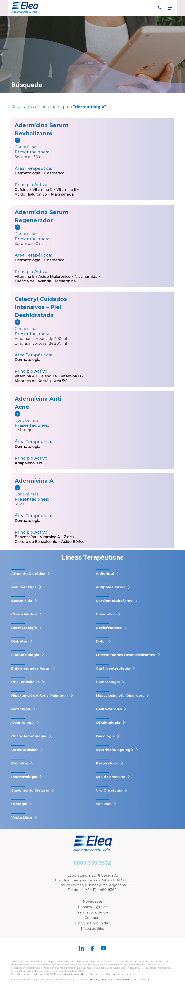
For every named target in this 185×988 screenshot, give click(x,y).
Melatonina (65, 281)
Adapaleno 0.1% (29, 463)
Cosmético (54, 173)
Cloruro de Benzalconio (36, 542)
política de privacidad (74, 974)
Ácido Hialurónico (31, 194)
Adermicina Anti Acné (38, 402)
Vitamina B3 (72, 376)
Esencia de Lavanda (33, 281)
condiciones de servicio (124, 974)
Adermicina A (34, 480)
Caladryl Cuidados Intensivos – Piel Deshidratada (41, 307)
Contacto (93, 918)
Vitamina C (42, 189)
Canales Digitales (92, 907)
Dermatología (27, 173)
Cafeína (22, 189)
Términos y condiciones (100, 979)
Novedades (92, 901)
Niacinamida (62, 194)
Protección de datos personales (132, 979)
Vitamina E (66, 189)
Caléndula (48, 376)
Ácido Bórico (73, 542)
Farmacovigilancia (92, 912)
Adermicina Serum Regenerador (41, 216)
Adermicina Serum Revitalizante (41, 129)
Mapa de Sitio (92, 928)
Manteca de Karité (32, 381)
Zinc (68, 537)
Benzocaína (25, 537)
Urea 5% (59, 381)
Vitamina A (25, 376)
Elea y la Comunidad (92, 923)
